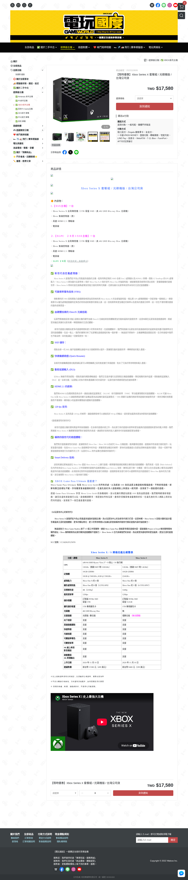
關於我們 (15, 834)
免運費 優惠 (20, 75)
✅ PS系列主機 (21, 101)
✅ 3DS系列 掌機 (22, 113)
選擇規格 (120, 98)
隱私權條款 (62, 841)
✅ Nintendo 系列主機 (24, 97)
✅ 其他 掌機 (20, 121)
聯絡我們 (15, 838)
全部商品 (28, 834)
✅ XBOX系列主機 (22, 105)
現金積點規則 (62, 834)
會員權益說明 (62, 838)
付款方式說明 (45, 834)
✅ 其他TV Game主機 (24, 109)
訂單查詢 (29, 838)
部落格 (15, 841)
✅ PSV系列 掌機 (22, 117)
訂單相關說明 (29, 841)
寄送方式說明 (45, 838)
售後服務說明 (45, 841)
